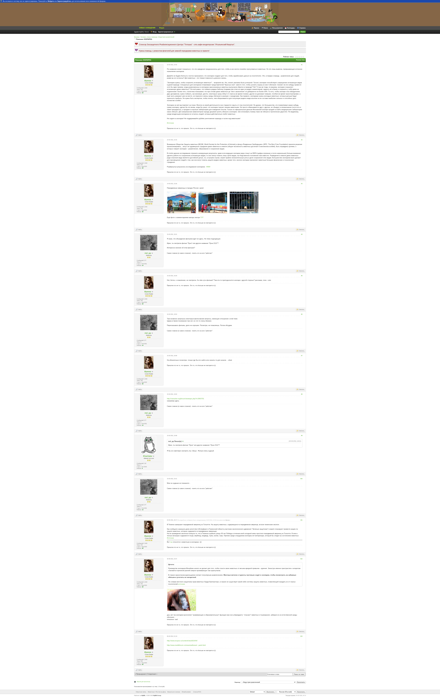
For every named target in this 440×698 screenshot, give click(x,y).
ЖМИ (208, 167)
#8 (301, 394)
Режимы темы (300, 60)
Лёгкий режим (186, 692)
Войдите (51, 1)
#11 (301, 520)
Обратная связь (141, 692)
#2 (301, 139)
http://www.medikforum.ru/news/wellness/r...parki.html (186, 645)
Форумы (136, 37)
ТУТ (202, 217)
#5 (301, 275)
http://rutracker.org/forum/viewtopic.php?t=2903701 (185, 399)
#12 (301, 558)
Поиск (265, 28)
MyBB (143, 695)
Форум (161, 28)
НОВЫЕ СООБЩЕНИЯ (147, 28)
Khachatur (147, 456)
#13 (301, 636)
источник (181, 584)
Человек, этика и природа (149, 37)
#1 (301, 64)
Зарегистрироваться (165, 32)
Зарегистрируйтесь (64, 1)
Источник (170, 123)
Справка (302, 28)
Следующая (151, 674)
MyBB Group (157, 695)
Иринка (147, 81)
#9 (301, 435)
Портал (256, 28)
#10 (301, 478)
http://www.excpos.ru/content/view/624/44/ (182, 641)
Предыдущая (141, 674)
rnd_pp (148, 253)
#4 (301, 234)
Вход (154, 32)
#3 (301, 183)
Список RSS (197, 692)
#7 (301, 355)
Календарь (291, 28)
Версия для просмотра (143, 681)
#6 (301, 314)
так (171, 542)
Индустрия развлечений (166, 37)
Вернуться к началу (173, 692)
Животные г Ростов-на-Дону (157, 692)
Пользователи (277, 28)
